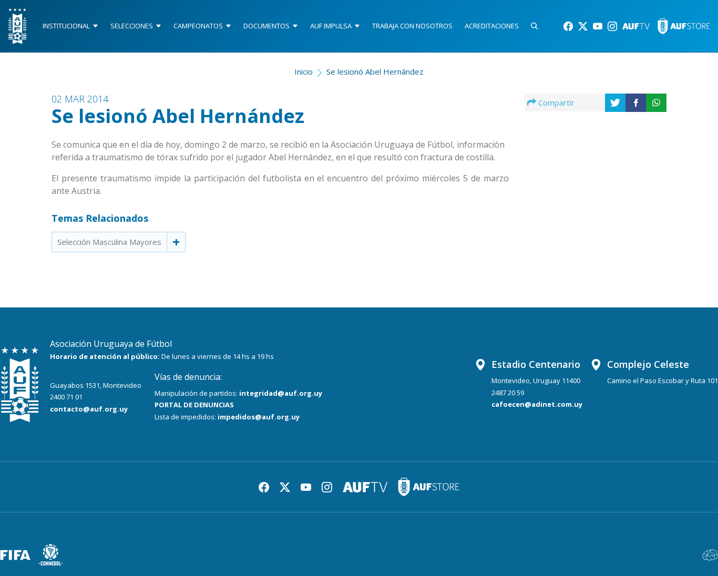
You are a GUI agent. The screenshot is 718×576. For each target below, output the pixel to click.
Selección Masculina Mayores (109, 241)
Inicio (303, 71)
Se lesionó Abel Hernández (375, 71)
